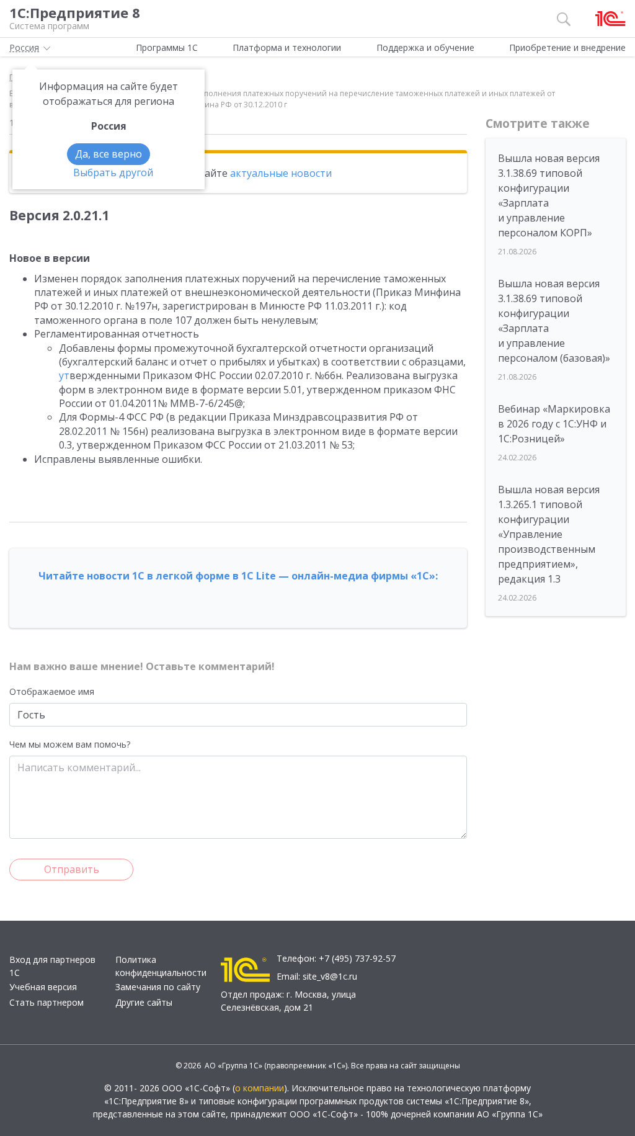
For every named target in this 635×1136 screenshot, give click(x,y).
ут (64, 375)
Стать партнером (46, 1002)
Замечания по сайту (157, 987)
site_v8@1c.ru (330, 976)
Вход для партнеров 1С (52, 966)
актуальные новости (281, 173)
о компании (259, 1088)
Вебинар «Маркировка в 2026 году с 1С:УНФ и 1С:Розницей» (554, 423)
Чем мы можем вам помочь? (69, 744)
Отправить (71, 869)
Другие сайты (143, 1002)
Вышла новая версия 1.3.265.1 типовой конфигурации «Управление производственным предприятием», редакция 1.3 (549, 534)
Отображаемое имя (51, 691)
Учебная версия (43, 987)
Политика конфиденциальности (160, 966)
